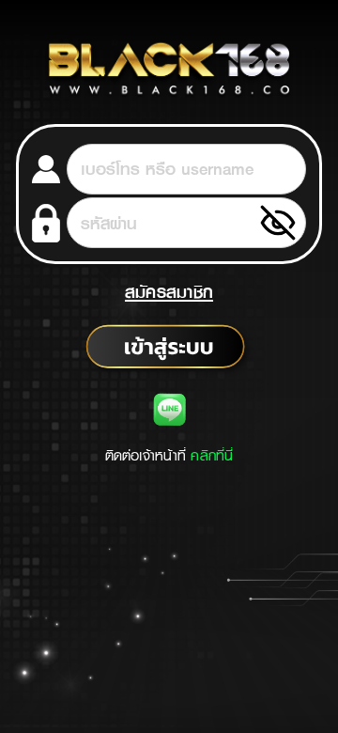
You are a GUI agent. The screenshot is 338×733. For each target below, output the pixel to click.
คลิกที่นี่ (212, 455)
